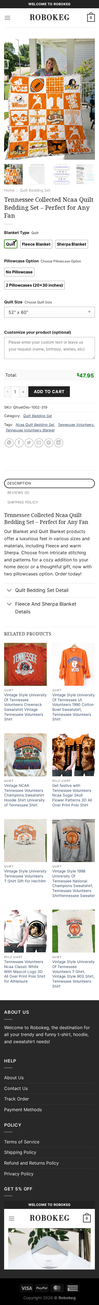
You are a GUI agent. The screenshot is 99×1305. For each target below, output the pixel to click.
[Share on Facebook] (19, 442)
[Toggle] (9, 591)
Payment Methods (23, 1109)
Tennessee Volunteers (76, 425)
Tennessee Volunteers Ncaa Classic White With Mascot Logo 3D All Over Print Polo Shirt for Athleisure (24, 971)
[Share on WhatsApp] (9, 442)
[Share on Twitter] (29, 442)
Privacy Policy (19, 1173)
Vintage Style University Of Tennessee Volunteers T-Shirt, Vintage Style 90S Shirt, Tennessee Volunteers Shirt (73, 973)
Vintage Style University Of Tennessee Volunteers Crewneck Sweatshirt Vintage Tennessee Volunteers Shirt (25, 707)
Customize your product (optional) (37, 332)
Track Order (16, 1099)
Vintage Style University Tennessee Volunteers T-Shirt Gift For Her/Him (25, 876)
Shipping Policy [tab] (22, 502)
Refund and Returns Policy (31, 1163)
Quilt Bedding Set (35, 190)
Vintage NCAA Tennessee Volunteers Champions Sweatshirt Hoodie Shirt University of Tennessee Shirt (24, 795)
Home (9, 190)
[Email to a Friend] (38, 442)
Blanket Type (16, 232)
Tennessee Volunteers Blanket (30, 430)
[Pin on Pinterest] (48, 442)
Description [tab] (19, 483)
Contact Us (16, 1088)
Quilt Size (13, 302)
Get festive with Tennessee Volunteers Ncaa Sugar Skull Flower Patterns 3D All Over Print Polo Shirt (72, 795)
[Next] (86, 99)
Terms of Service (21, 1141)
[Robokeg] (49, 18)
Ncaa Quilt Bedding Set (35, 425)
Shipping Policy (20, 1152)
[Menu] (7, 18)
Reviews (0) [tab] (18, 493)
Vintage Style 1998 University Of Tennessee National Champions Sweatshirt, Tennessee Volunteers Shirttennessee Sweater (73, 883)
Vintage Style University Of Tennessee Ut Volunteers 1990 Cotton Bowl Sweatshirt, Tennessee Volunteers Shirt (73, 707)
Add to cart (49, 391)
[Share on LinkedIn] (58, 442)
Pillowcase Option (21, 261)
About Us (14, 1077)
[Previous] (13, 99)
